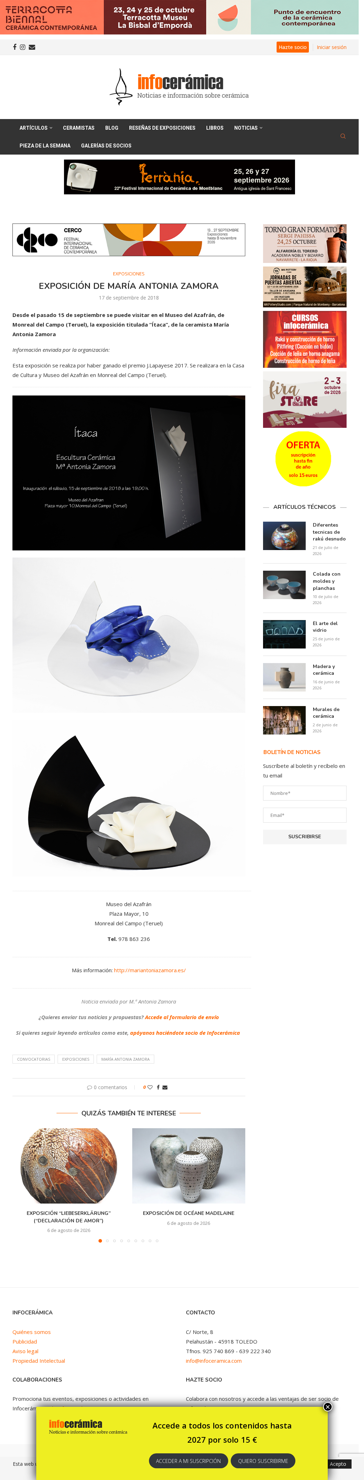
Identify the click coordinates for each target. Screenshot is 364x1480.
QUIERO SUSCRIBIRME (263, 1461)
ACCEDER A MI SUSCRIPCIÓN (188, 1461)
